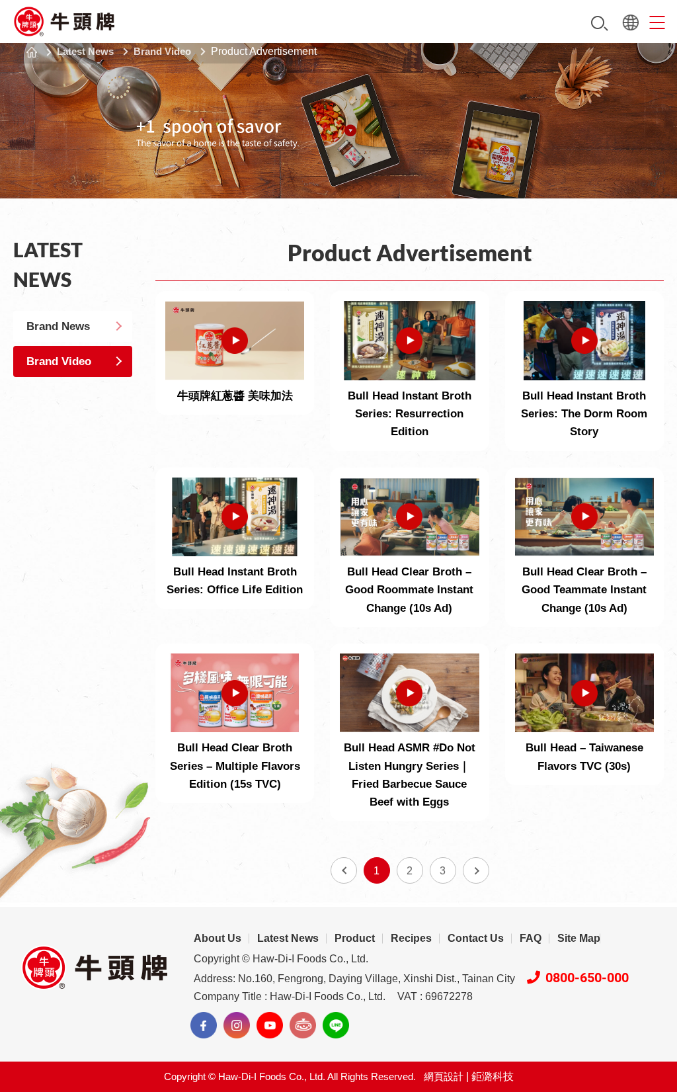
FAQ (530, 938)
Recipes (411, 938)
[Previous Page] (344, 870)
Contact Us (476, 938)
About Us (217, 938)
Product (355, 938)
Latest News (85, 51)
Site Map (578, 938)
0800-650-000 (587, 978)
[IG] (236, 1025)
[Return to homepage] (64, 21)
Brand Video (162, 51)
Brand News (58, 326)
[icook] (303, 1025)
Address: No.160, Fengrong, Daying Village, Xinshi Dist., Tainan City (354, 978)
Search (599, 23)
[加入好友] (336, 1025)
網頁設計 (443, 1076)
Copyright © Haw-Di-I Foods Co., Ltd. (281, 958)
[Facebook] (203, 1025)
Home (31, 52)
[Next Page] (476, 870)
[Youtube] (270, 1025)
